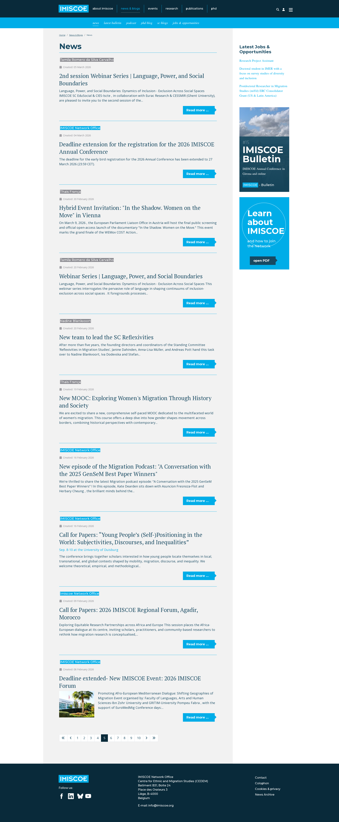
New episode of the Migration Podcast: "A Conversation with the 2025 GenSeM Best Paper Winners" (135, 470)
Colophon (262, 783)
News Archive (264, 794)
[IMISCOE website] (74, 778)
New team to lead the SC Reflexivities (106, 337)
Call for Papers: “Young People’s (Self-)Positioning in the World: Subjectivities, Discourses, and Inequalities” (130, 538)
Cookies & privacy (267, 789)
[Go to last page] (154, 738)
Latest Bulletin (112, 23)
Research (172, 8)
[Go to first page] (63, 738)
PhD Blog (146, 23)
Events (153, 8)
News (96, 23)
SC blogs (162, 23)
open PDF (261, 261)
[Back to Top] (332, 815)
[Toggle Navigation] (290, 9)
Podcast (131, 23)
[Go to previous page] (70, 738)
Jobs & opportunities (186, 23)
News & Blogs (130, 8)
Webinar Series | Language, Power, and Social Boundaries (131, 276)
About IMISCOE (103, 8)
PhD (214, 8)
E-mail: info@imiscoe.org (156, 805)
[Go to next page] (146, 738)
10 (139, 738)
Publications (194, 8)
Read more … (197, 110)
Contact (261, 777)
